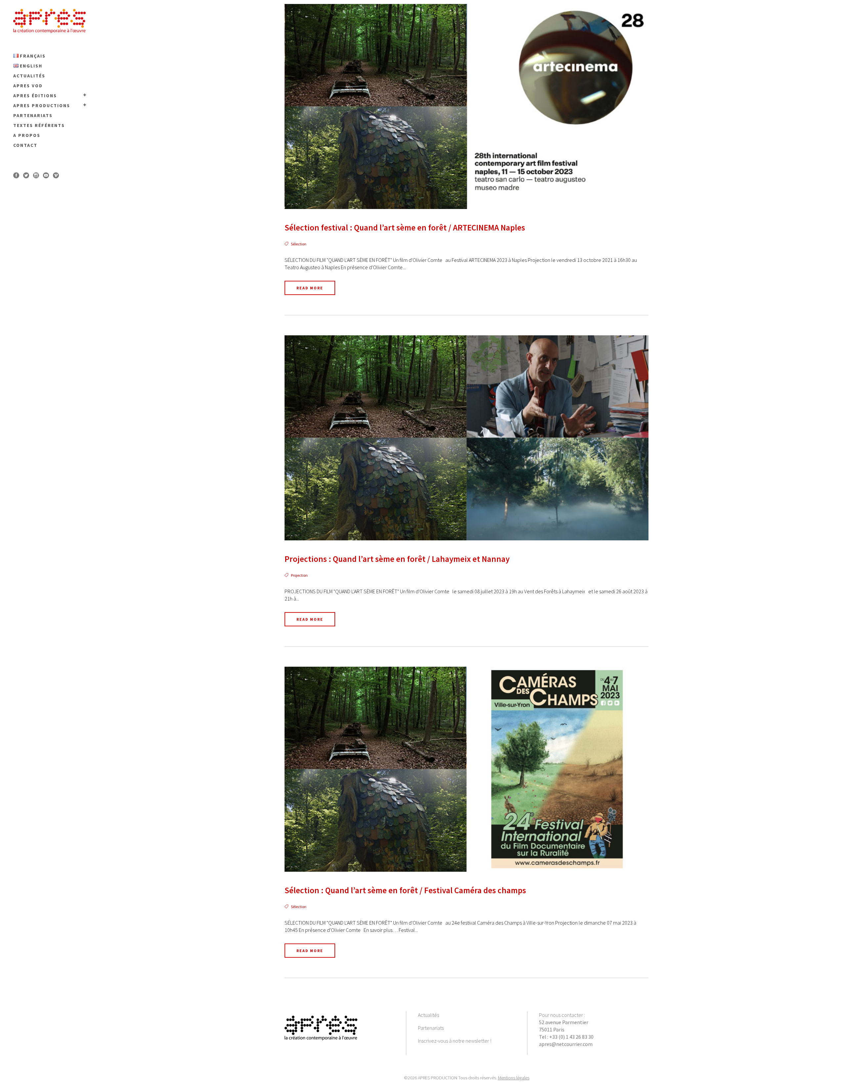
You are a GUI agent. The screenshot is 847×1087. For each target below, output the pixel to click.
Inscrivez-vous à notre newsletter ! (454, 1040)
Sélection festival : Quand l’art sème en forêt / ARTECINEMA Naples (405, 227)
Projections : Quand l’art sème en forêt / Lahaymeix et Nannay (397, 559)
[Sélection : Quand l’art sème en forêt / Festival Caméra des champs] (466, 769)
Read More (309, 287)
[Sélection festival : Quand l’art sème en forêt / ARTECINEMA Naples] (466, 106)
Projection (299, 575)
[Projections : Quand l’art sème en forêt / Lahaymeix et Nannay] (466, 437)
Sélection (298, 243)
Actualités (428, 1015)
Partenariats (431, 1027)
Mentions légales (513, 1078)
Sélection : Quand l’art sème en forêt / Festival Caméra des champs (405, 890)
